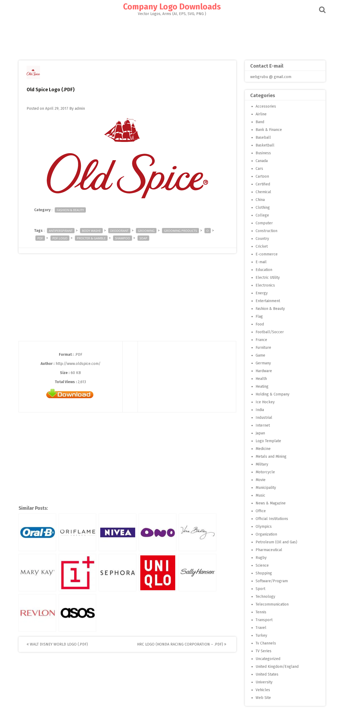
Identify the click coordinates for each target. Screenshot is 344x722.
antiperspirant (61, 231)
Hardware (264, 371)
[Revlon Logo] (37, 613)
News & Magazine (271, 503)
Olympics (264, 526)
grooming (146, 231)
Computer (264, 223)
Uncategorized (268, 659)
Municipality (266, 487)
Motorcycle (265, 472)
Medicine (263, 448)
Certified (263, 184)
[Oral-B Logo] (37, 532)
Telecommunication (272, 604)
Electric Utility (268, 277)
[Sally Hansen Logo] (197, 572)
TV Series (263, 651)
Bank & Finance (269, 129)
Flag (259, 316)
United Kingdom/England (277, 666)
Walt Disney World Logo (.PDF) (58, 644)
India (260, 410)
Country (262, 238)
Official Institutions (272, 518)
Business (263, 153)
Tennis (261, 612)
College (262, 215)
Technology (265, 596)
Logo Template (268, 441)
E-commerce (267, 254)
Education (264, 269)
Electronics (265, 285)
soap (143, 238)
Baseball (263, 137)
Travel (261, 627)
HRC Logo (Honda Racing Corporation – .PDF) (180, 644)
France (261, 340)
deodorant (119, 231)
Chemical (263, 192)
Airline (261, 114)
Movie (261, 480)
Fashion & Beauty (70, 210)
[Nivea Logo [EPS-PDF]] (117, 532)
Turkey (261, 635)
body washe (91, 231)
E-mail (261, 262)
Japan (260, 433)
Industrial (264, 417)
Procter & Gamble (91, 238)
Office (261, 511)
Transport (264, 620)
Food (260, 324)
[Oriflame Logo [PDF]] (77, 532)
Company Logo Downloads (172, 7)
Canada (262, 161)
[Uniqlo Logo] (157, 572)
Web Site (263, 697)
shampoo (122, 238)
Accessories (266, 106)
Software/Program (272, 581)
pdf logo (59, 238)
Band (260, 122)
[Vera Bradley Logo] (197, 532)
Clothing (263, 207)
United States (267, 674)
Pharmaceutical (269, 550)
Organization (266, 534)
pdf (40, 238)
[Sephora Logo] (117, 572)
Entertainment (268, 301)
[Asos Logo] (77, 613)
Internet (263, 425)
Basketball (265, 145)
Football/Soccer (270, 332)
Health (261, 378)
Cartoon (262, 176)
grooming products (180, 231)
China (260, 199)
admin (80, 108)
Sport (260, 589)
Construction (266, 231)
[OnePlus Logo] (77, 572)
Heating (262, 386)
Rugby (261, 557)
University (264, 682)
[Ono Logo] (157, 532)
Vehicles (263, 690)
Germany (263, 363)
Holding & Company (272, 394)
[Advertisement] (172, 36)
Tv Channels (266, 643)
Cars (259, 168)
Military (262, 464)
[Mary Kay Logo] (37, 572)
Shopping (264, 573)
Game (260, 355)
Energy (262, 293)
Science (262, 565)
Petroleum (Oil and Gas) (276, 542)
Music (260, 495)
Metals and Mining (271, 456)
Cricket (262, 246)
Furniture (263, 347)
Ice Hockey (265, 402)
